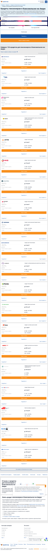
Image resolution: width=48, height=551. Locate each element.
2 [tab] (20, 541)
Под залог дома (27, 528)
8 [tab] (27, 541)
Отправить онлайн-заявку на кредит (12, 516)
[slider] (0, 20)
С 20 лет (3, 535)
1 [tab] (19, 541)
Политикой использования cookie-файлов (29, 491)
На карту (39, 474)
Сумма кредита (5, 17)
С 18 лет (3, 532)
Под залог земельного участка (30, 533)
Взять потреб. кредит (22, 505)
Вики (25, 544)
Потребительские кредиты (6, 474)
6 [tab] (25, 541)
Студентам (4, 530)
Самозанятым (4, 528)
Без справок (12, 27)
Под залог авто (27, 530)
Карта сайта (13, 545)
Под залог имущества (28, 532)
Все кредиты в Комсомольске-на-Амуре (24, 469)
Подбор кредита (16, 474)
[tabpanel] (12, 531)
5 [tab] (24, 541)
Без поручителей (35, 27)
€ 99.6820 (42, 2)
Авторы (43, 544)
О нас (11, 544)
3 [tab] (21, 541)
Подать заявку (24, 67)
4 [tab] (22, 541)
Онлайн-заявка (25, 474)
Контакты (20, 544)
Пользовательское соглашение (34, 544)
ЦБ (39, 1)
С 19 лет (3, 533)
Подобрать (24, 36)
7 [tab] (26, 541)
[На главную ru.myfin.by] (5, 545)
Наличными (24, 32)
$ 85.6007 (42, 1)
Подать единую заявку (24, 40)
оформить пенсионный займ (30, 13)
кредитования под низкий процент (37, 504)
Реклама (16, 544)
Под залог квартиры (28, 535)
